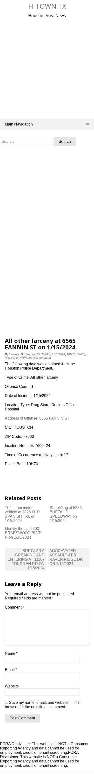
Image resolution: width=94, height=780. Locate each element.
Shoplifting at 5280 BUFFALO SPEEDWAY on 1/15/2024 (66, 514)
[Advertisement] (47, 67)
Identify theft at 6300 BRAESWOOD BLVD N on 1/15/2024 (23, 533)
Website (12, 686)
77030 (81, 354)
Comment (14, 607)
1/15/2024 (58, 354)
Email (11, 670)
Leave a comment (39, 357)
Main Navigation (19, 124)
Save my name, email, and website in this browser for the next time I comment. (42, 704)
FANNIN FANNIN (16, 357)
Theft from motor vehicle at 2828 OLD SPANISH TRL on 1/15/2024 (22, 514)
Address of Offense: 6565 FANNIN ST (37, 418)
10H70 (71, 354)
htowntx (14, 354)
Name (11, 653)
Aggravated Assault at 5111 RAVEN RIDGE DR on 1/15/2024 (66, 557)
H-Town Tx (47, 6)
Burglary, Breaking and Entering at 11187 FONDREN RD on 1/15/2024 (26, 559)
